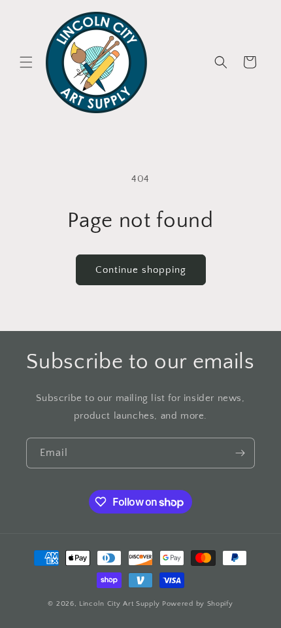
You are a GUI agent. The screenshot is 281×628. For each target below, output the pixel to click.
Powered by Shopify (197, 604)
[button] (26, 62)
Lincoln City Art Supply (119, 604)
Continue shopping (140, 269)
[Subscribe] (239, 453)
